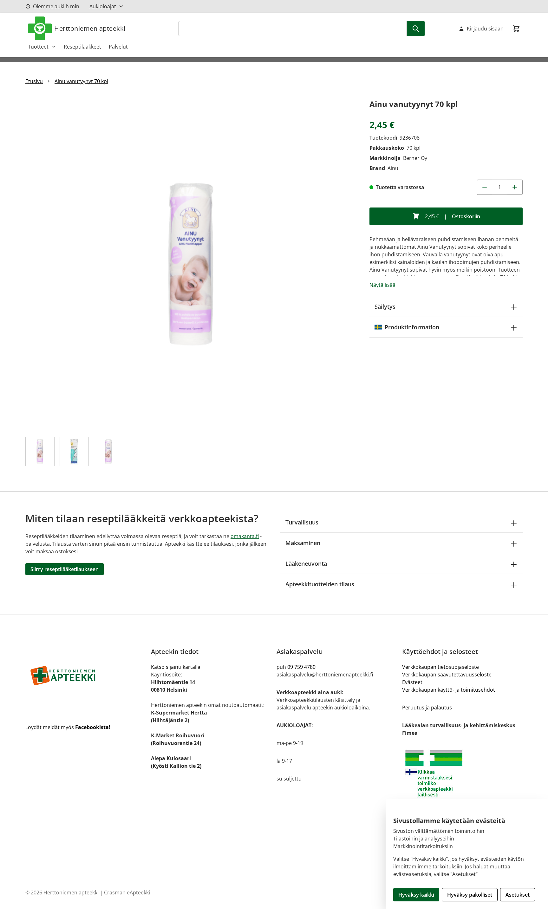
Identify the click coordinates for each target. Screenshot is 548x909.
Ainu (393, 168)
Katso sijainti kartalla (175, 666)
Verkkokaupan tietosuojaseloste (440, 666)
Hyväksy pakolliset (469, 894)
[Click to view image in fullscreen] (191, 263)
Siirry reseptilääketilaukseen (64, 569)
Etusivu (34, 81)
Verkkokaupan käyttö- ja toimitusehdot (448, 689)
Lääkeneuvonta (306, 563)
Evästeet (412, 682)
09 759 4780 (301, 666)
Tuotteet (38, 46)
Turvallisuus (301, 522)
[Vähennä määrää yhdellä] (484, 187)
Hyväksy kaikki (416, 894)
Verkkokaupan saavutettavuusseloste (447, 674)
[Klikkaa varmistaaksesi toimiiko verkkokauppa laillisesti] (462, 773)
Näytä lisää (382, 284)
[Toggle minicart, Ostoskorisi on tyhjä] (516, 28)
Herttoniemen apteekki (90, 28)
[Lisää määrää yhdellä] (515, 187)
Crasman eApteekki (127, 892)
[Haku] (416, 28)
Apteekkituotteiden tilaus (319, 584)
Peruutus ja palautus (427, 707)
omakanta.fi (245, 536)
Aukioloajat (102, 6)
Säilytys (385, 306)
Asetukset (518, 894)
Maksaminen (302, 543)
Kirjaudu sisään (485, 28)
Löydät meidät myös (67, 727)
